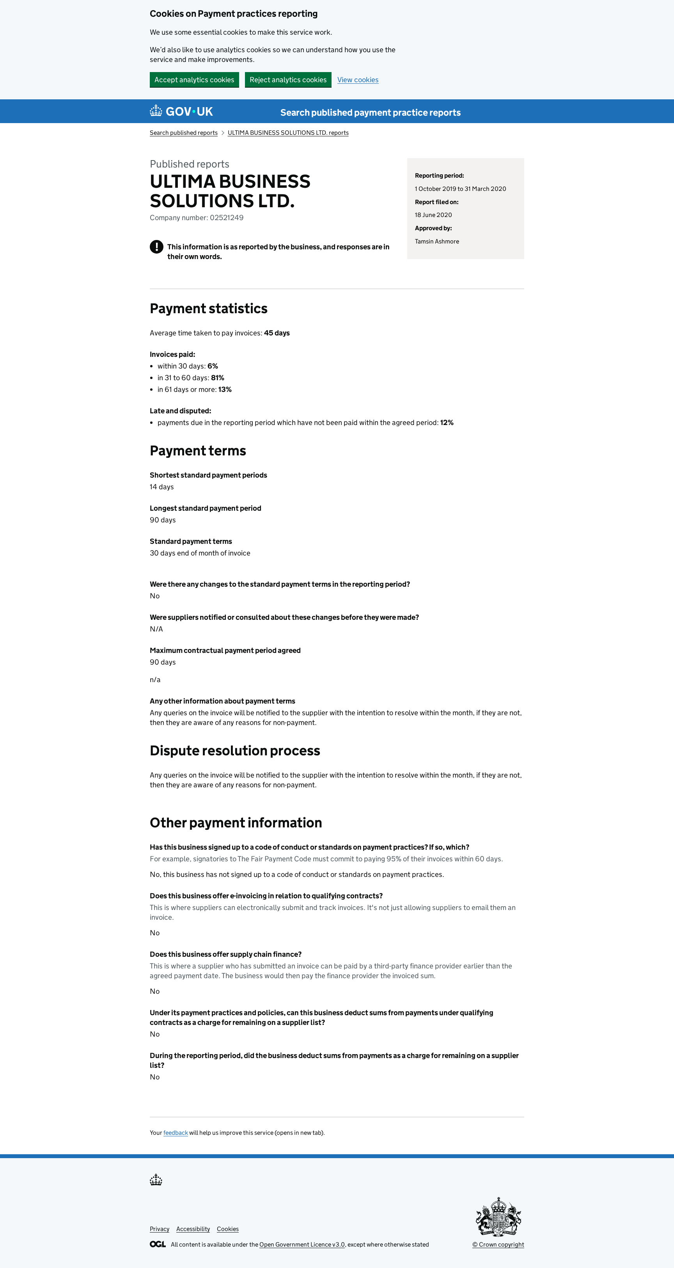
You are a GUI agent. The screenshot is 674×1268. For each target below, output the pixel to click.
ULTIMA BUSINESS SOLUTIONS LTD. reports (288, 132)
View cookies (358, 79)
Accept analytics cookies (194, 79)
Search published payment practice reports (370, 112)
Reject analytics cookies (288, 79)
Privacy (159, 1229)
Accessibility (193, 1229)
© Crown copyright (498, 1244)
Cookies (228, 1229)
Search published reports (184, 132)
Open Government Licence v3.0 (302, 1244)
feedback (175, 1132)
